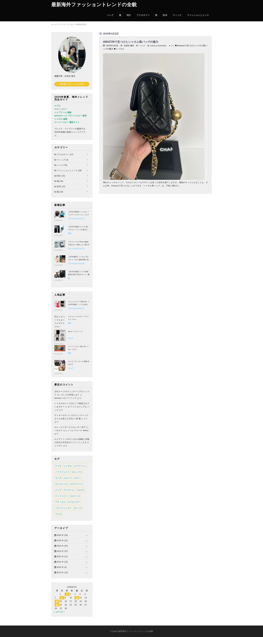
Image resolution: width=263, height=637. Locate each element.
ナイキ (58, 466)
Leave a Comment (158, 45)
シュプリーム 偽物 (62, 112)
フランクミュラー (63, 508)
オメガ (58, 478)
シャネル (120, 49)
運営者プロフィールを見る (72, 84)
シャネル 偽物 (60, 119)
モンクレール (61, 484)
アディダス (60, 502)
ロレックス (77, 472)
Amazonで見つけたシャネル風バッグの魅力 (130, 41)
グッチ (58, 490)
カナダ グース (76, 484)
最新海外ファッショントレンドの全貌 (94, 4)
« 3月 (56, 612)
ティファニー (61, 496)
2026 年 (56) (62, 535)
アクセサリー (143, 15)
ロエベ (77, 478)
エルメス (68, 478)
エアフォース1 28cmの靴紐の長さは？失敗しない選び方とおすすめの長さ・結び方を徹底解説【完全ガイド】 (78, 246)
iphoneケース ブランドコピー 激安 (70, 115)
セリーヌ (78, 508)
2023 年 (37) (62, 551)
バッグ (110, 15)
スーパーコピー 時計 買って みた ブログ (78, 348)
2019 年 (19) (62, 572)
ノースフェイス (62, 472)
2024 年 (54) (62, 546)
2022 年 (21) (62, 556)
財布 (165, 15)
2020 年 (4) (61, 567)
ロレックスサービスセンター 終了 (70, 427)
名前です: (58, 76)
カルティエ (75, 496)
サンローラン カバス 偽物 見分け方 (78, 362)
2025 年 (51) (62, 540)
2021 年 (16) (62, 562)
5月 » (62, 612)
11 (77, 597)
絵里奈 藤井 (129, 45)
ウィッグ (177, 15)
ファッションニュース (198, 15)
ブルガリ (80, 490)
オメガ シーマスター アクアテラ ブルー (78, 318)
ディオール (69, 490)
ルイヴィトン (80, 466)
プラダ (58, 514)
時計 (129, 15)
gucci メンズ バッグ (75, 331)
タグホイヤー (74, 502)
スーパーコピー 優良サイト (67, 122)
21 (57, 605)
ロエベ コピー (60, 109)
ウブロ (57, 106)
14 (57, 601)
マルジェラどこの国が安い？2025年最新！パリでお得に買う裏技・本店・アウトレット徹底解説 (78, 306)
